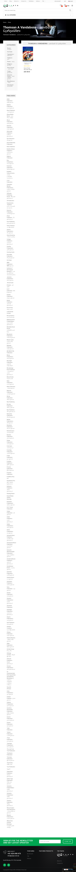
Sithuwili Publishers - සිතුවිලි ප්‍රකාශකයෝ (10, 661)
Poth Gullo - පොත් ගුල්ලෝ (10, 446)
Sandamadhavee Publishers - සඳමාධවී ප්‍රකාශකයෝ (11, 561)
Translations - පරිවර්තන (10, 55)
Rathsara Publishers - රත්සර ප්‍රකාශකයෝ (10, 489)
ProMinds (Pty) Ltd (10, 477)
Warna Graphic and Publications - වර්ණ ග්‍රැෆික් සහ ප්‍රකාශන (11, 810)
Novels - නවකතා (9, 49)
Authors (38, 1)
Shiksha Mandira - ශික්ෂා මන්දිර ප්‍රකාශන (11, 639)
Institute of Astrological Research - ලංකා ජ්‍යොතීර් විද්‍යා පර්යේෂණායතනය (11, 271)
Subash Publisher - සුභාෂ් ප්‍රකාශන (11, 698)
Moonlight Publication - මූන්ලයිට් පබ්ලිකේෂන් (10, 363)
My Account (30, 853)
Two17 (8, 769)
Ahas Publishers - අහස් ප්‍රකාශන (11, 111)
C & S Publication (9, 181)
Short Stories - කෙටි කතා (10, 68)
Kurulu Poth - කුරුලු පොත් (10, 308)
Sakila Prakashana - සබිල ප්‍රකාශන (10, 526)
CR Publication (10, 200)
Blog (11, 1)
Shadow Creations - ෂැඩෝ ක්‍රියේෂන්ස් (11, 628)
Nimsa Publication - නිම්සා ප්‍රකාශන (10, 398)
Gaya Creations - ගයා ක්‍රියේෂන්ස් (11, 226)
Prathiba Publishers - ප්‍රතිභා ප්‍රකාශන (10, 463)
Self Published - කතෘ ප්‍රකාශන (11, 623)
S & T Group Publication (10, 508)
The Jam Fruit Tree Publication (11, 750)
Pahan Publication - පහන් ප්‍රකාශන (10, 442)
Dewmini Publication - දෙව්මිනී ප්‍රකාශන (11, 212)
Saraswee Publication (9, 606)
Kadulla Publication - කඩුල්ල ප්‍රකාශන (10, 296)
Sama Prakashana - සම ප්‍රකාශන (10, 531)
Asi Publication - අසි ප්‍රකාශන (11, 139)
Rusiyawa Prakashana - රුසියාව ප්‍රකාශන (11, 503)
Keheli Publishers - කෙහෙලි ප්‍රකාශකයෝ (10, 303)
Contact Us (23, 1)
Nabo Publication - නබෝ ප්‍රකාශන (10, 382)
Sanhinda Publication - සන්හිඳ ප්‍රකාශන (10, 573)
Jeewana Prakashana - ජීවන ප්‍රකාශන (10, 278)
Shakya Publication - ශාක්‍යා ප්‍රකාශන (10, 634)
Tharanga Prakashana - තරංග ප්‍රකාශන (10, 745)
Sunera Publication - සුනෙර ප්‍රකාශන (10, 718)
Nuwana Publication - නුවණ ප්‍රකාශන (10, 436)
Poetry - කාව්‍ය (11, 61)
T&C (43, 1)
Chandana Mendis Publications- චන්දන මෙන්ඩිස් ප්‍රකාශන (10, 188)
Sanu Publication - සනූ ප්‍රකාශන (11, 588)
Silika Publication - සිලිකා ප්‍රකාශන (10, 645)
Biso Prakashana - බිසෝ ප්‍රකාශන (10, 162)
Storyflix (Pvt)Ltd (9, 687)
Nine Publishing (11, 401)
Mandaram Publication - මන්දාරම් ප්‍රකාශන (11, 336)
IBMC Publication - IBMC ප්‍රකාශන (10, 264)
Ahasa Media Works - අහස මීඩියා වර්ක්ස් (10, 116)
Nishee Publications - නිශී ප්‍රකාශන (10, 421)
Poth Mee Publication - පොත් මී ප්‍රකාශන (11, 452)
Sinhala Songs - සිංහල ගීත (11, 650)
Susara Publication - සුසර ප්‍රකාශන (10, 724)
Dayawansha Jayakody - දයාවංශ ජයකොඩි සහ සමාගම (11, 205)
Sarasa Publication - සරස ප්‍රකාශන (10, 594)
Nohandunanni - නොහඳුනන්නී (11, 431)
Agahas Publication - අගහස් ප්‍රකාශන (10, 106)
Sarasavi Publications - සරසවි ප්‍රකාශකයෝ (10, 601)
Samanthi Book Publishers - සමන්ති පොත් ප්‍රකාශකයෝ (11, 538)
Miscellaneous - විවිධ (11, 82)
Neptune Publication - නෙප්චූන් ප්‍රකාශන (11, 392)
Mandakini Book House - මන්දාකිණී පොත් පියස (11, 329)
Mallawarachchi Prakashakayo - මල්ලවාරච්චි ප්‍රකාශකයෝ (11, 322)
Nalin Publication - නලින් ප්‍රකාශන (11, 387)
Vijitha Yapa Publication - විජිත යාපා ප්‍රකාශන (10, 781)
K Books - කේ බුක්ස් (10, 285)
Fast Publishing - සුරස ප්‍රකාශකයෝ (11, 222)
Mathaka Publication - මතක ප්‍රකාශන (10, 347)
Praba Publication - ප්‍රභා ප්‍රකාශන (10, 457)
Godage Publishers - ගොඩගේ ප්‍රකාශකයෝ (10, 242)
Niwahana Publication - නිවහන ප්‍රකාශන (11, 427)
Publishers (31, 1)
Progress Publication (9, 473)
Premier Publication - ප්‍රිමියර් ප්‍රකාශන (10, 468)
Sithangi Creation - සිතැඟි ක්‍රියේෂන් (11, 655)
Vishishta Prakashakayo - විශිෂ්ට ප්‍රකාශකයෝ (11, 788)
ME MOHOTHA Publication (10, 352)
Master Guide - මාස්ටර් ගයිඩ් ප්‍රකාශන (10, 341)
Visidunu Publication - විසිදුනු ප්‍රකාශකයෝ (10, 803)
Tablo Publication (9, 729)
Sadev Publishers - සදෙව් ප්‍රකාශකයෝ (10, 519)
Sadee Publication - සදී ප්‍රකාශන (11, 513)
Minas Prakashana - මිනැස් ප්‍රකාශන (10, 357)
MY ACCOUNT (58, 1)
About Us (16, 1)
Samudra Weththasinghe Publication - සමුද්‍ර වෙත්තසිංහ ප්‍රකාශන (10, 553)
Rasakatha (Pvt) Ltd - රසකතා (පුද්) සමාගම (11, 482)
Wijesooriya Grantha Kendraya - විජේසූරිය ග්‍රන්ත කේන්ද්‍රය (10, 824)
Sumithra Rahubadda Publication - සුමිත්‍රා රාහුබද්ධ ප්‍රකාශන (10, 711)
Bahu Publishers (11, 146)
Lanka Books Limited (10, 312)
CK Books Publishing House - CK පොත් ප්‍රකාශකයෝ (11, 196)
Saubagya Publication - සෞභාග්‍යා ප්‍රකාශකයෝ (10, 612)
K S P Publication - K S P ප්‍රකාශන (11, 290)
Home (5, 1)
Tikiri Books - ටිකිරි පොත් (10, 763)
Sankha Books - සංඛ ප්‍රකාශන (11, 578)
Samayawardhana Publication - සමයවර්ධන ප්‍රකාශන (11, 545)
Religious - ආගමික (10, 64)
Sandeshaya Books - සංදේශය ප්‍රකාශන (11, 568)
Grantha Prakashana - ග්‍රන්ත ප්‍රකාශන (10, 248)
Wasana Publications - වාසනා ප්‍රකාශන (10, 817)
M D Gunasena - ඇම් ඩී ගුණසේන (11, 316)
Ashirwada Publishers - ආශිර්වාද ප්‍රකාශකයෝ (10, 134)
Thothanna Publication (9, 754)
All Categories (11, 15)
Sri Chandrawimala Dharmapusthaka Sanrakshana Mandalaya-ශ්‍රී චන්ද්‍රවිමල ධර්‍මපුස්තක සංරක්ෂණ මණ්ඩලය (11, 678)
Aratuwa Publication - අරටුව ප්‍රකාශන (10, 127)
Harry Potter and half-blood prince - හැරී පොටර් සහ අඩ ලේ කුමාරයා (28, 68)
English (71, 1)
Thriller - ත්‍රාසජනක (9, 72)
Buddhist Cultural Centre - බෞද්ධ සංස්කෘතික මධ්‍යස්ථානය (11, 175)
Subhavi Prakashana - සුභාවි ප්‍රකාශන (10, 704)
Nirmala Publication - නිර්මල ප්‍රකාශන (10, 406)
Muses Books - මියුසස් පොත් (10, 377)
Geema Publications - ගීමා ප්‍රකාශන (10, 231)
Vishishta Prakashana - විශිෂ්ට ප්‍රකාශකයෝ (10, 796)
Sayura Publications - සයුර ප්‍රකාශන (10, 618)
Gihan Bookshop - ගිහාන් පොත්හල (11, 236)
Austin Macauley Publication (11, 143)
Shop (9, 22)
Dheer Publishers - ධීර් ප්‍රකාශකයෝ (10, 217)
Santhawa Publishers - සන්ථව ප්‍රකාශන (10, 583)
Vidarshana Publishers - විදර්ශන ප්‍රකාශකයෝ (10, 774)
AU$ (65, 1)
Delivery (29, 858)
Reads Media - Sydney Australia (10, 497)
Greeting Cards (10, 252)
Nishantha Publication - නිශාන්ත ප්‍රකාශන (11, 415)
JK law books (10, 282)
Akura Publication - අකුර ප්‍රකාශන (10, 121)
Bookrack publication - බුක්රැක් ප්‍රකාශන (11, 167)
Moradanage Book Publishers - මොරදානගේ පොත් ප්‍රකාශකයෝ (11, 371)
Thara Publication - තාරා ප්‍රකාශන (10, 739)
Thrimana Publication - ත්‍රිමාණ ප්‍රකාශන (10, 759)
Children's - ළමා (10, 58)
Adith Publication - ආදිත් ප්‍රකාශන (10, 101)
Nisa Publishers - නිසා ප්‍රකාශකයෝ (11, 410)
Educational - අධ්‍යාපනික (10, 85)
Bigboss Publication (9, 157)
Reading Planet (10, 493)
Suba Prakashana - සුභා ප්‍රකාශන (10, 693)
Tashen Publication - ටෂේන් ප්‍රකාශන (10, 734)
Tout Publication (11, 766)
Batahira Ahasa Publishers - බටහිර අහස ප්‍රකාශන (11, 151)
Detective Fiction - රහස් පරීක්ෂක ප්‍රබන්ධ (10, 76)
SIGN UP (68, 841)
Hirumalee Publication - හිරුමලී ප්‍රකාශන (10, 256)
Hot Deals (9, 51)
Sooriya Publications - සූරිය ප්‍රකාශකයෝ (11, 667)
